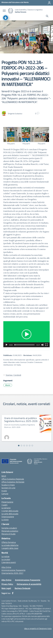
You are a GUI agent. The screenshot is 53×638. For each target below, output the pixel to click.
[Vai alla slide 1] (18, 445)
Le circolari (5, 559)
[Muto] (42, 345)
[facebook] (13, 593)
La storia (5, 519)
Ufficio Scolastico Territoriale (12, 481)
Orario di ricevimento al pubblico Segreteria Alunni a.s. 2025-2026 (20, 419)
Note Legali (6, 588)
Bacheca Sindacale (22, 588)
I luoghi (4, 504)
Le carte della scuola (9, 513)
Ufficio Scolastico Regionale (12, 478)
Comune (4, 493)
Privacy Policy (7, 584)
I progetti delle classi (9, 548)
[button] (26, 334)
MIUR (3, 476)
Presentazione (7, 501)
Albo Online (6, 567)
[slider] (25, 344)
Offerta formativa (8, 542)
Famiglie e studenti (9, 527)
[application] (26, 334)
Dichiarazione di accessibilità (29, 584)
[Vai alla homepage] (10, 11)
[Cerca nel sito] (47, 16)
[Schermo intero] (46, 345)
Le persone (5, 507)
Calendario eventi (8, 562)
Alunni (7, 385)
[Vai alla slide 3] (24, 445)
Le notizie (5, 556)
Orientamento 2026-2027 (12, 573)
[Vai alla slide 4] (27, 445)
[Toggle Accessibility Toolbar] (6, 18)
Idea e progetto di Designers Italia (38, 628)
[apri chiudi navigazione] (4, 10)
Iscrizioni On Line (8, 487)
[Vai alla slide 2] (21, 445)
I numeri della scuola (9, 510)
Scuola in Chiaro (8, 484)
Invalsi (4, 490)
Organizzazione (7, 516)
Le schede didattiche (9, 545)
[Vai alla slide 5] (29, 445)
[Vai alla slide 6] (32, 445)
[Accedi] (49, 2)
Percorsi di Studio (8, 533)
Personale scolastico (9, 530)
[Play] (6, 345)
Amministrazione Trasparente (13, 570)
